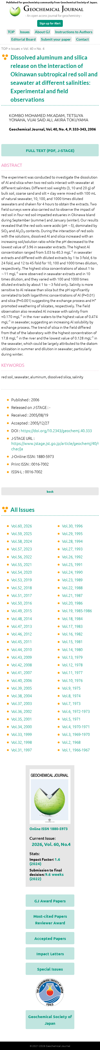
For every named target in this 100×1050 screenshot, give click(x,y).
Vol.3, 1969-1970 (76, 734)
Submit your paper (56, 39)
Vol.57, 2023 (21, 548)
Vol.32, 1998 (21, 742)
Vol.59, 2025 (21, 533)
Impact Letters (50, 953)
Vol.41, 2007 (21, 672)
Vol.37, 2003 (21, 703)
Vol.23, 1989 (72, 579)
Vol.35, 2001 (21, 719)
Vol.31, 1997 (21, 749)
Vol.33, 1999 (21, 734)
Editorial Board (23, 39)
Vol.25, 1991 (72, 564)
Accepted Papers (50, 938)
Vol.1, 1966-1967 (76, 749)
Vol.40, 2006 (21, 680)
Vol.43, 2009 (21, 657)
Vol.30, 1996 (72, 525)
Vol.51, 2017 (21, 595)
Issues (24, 32)
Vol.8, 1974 (71, 695)
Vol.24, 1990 (72, 572)
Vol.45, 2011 (21, 641)
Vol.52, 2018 (21, 587)
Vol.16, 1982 (72, 633)
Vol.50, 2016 (21, 603)
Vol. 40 (28, 48)
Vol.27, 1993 (72, 548)
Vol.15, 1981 (72, 641)
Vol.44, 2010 (21, 649)
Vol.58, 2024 (21, 541)
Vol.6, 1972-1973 (76, 711)
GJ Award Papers (50, 900)
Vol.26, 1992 (72, 556)
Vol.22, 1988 (72, 587)
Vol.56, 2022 (21, 556)
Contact (82, 39)
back (50, 491)
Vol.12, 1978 (72, 664)
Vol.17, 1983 (72, 626)
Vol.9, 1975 (71, 688)
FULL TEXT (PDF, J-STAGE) (50, 150)
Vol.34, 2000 (21, 726)
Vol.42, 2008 (21, 664)
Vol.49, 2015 (21, 610)
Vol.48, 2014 (21, 618)
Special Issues (50, 969)
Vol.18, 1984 (72, 618)
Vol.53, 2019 (21, 579)
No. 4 (40, 48)
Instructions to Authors (73, 32)
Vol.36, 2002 (21, 711)
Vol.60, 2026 (21, 525)
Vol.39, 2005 (21, 688)
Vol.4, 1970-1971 (76, 726)
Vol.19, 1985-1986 (77, 610)
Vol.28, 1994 (72, 541)
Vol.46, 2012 (21, 633)
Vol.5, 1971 (71, 719)
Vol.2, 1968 (71, 742)
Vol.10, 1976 (72, 680)
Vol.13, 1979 (72, 657)
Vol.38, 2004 (21, 695)
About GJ (42, 32)
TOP (11, 32)
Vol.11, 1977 (72, 672)
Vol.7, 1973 (71, 703)
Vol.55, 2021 (21, 564)
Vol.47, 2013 (21, 626)
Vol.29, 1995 (72, 533)
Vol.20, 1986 (72, 603)
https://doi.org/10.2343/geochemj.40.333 (56, 430)
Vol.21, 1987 (72, 595)
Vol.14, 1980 (72, 649)
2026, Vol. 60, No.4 (51, 844)
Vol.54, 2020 (21, 572)
